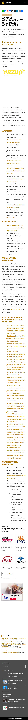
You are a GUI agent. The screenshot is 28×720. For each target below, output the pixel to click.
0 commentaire (14, 676)
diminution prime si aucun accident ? (9, 649)
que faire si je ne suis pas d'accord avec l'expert (12, 641)
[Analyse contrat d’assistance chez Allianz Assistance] (5, 674)
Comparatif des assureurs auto (10, 578)
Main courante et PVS (7, 694)
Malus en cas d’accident (13, 687)
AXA (12, 110)
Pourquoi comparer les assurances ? (16, 707)
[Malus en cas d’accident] (5, 687)
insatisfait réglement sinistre (8, 643)
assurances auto (15, 309)
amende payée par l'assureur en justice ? (10, 647)
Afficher (10, 574)
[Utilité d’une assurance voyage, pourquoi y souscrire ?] (5, 682)
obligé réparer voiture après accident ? (10, 652)
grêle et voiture (4, 646)
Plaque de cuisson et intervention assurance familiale (13, 644)
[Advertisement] (14, 91)
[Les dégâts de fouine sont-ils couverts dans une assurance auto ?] (5, 701)
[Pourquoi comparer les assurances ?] (5, 708)
